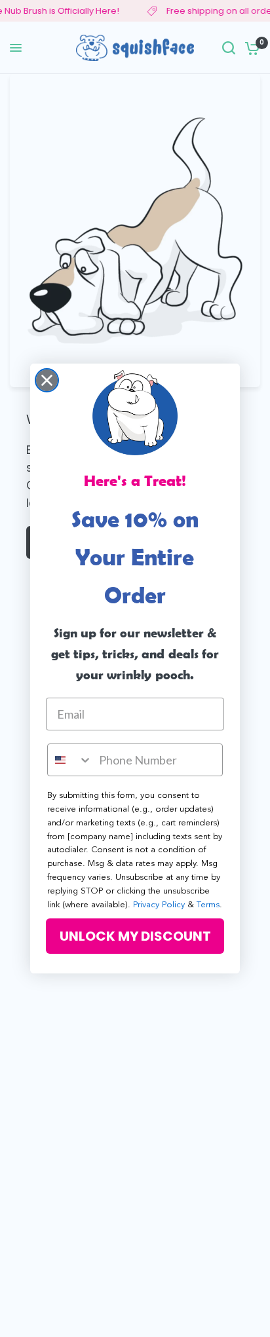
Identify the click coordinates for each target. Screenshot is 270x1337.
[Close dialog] (46, 380)
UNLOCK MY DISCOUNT (135, 936)
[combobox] (70, 760)
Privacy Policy (159, 905)
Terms (208, 905)
